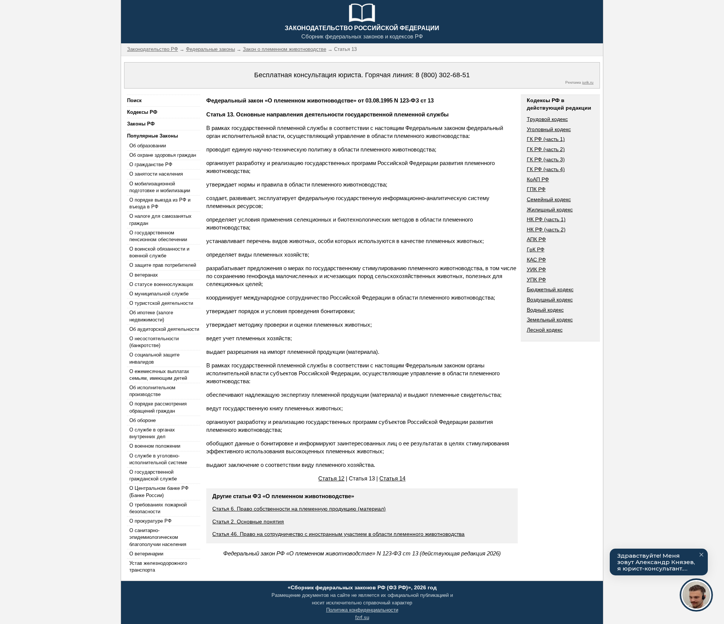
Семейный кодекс (549, 199)
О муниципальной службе (159, 294)
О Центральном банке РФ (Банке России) (159, 491)
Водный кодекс (545, 310)
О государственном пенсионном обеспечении (158, 236)
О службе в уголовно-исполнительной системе (158, 459)
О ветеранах (143, 275)
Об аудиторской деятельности (164, 329)
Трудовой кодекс (547, 119)
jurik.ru (588, 82)
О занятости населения (156, 174)
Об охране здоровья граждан (162, 155)
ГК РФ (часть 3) (546, 159)
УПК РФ (536, 280)
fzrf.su (362, 617)
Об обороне (142, 420)
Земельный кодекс (550, 320)
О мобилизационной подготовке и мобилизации (159, 187)
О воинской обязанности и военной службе (159, 252)
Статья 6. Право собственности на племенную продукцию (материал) (299, 509)
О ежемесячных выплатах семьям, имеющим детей (159, 375)
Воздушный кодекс (550, 300)
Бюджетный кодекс (550, 289)
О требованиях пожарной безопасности (158, 508)
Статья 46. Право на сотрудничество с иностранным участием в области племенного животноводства (338, 534)
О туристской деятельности (161, 303)
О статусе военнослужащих (161, 284)
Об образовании (147, 145)
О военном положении (154, 446)
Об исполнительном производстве (152, 391)
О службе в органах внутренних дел (152, 433)
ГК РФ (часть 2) (546, 149)
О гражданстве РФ (150, 164)
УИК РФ (536, 269)
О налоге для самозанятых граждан (160, 219)
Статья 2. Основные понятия (248, 521)
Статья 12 (331, 478)
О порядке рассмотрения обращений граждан (158, 407)
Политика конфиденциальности (362, 610)
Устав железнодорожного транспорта (158, 566)
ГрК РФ (536, 249)
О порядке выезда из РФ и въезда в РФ (159, 203)
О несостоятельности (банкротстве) (154, 342)
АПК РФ (536, 239)
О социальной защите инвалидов (154, 358)
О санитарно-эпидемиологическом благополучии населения (157, 537)
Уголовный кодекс (549, 129)
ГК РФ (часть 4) (546, 169)
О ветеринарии (146, 554)
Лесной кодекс (545, 330)
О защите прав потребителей (162, 265)
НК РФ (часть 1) (546, 219)
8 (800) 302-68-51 (443, 75)
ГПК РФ (536, 189)
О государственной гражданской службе (153, 475)
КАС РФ (536, 260)
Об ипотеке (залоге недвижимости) (151, 316)
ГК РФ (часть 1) (546, 139)
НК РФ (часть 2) (546, 229)
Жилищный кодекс (550, 209)
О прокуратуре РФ (150, 521)
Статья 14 (392, 478)
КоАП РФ (538, 179)
